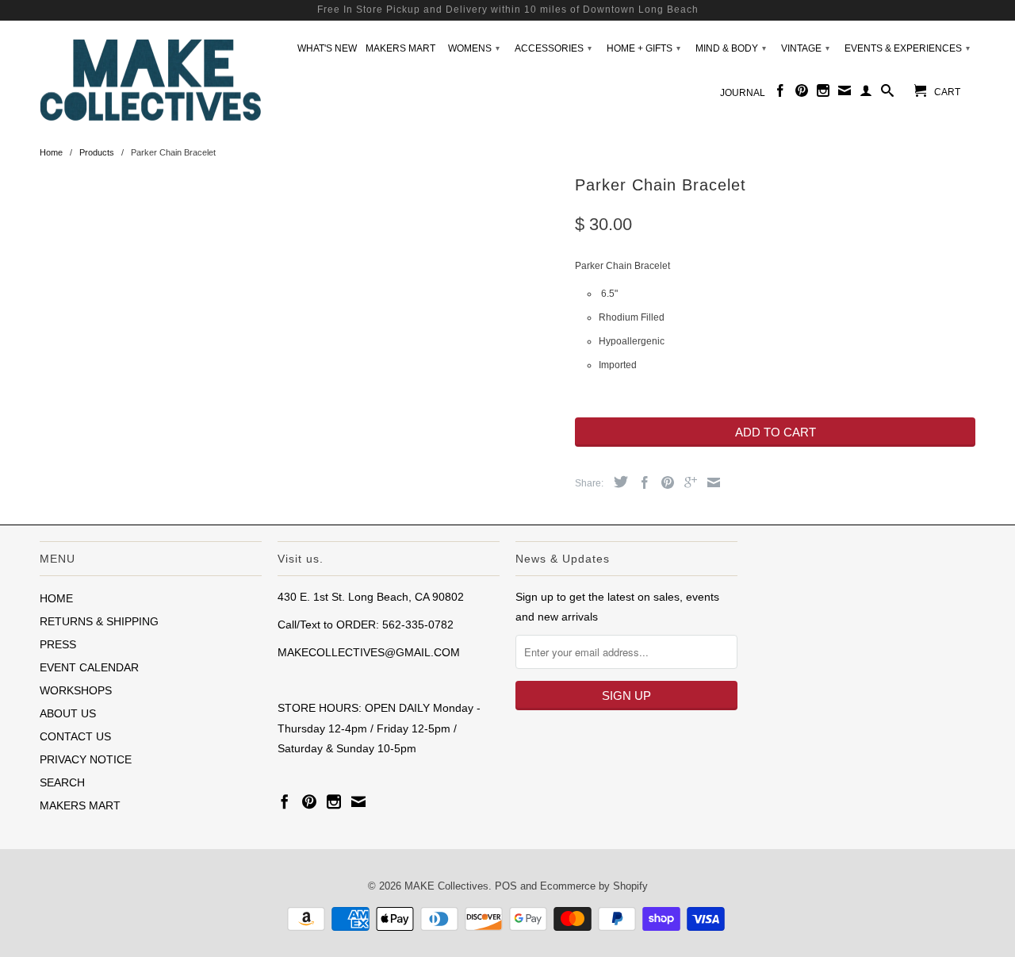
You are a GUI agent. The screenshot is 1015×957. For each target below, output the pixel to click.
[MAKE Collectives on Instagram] (823, 93)
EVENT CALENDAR (89, 667)
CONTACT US (75, 736)
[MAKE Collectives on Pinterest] (801, 93)
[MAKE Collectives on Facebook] (780, 93)
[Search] (887, 93)
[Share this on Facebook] (640, 482)
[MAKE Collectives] (151, 78)
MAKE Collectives (446, 886)
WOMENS (474, 48)
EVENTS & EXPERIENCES (907, 48)
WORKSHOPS (76, 690)
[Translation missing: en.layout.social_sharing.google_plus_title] (686, 482)
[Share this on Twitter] (617, 482)
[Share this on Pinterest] (663, 482)
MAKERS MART (400, 48)
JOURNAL (742, 92)
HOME (56, 598)
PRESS (58, 644)
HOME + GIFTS (643, 48)
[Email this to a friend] (709, 482)
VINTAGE (805, 48)
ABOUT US (68, 713)
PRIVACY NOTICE (86, 759)
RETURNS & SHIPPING (99, 621)
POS (506, 886)
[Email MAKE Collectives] (844, 93)
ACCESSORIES (553, 48)
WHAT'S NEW (327, 48)
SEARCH (62, 782)
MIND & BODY (730, 48)
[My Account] (866, 93)
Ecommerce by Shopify (594, 886)
